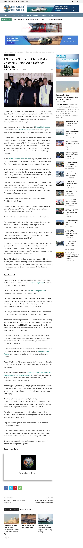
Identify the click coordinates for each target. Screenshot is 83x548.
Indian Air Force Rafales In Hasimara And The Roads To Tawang (72, 173)
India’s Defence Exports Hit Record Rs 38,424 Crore (72, 222)
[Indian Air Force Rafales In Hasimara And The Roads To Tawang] (60, 174)
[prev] (74, 19)
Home (6, 52)
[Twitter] (75, 1)
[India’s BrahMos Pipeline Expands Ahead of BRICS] (60, 183)
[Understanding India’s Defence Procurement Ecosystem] (60, 155)
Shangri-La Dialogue (42, 127)
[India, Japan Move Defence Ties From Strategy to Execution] (60, 202)
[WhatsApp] (20, 488)
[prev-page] (5, 538)
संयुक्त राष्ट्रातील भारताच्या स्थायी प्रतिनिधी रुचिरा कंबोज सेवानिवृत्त (44, 501)
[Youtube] (77, 1)
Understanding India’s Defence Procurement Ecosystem (32, 19)
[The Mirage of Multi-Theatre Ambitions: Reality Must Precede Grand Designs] (60, 232)
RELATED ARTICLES (11, 509)
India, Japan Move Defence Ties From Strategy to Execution (71, 201)
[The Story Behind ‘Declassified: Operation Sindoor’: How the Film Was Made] (60, 255)
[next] (77, 19)
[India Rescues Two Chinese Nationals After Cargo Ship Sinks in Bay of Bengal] (45, 519)
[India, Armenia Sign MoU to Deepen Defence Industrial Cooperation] (60, 243)
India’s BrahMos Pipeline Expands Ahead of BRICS (72, 183)
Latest (11, 52)
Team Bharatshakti (12, 70)
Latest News (12, 55)
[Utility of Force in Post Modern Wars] (60, 193)
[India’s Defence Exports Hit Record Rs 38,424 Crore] (60, 222)
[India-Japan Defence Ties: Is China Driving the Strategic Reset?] (60, 164)
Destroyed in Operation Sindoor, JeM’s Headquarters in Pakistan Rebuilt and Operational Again (11, 530)
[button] (77, 15)
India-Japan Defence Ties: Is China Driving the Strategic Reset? (71, 164)
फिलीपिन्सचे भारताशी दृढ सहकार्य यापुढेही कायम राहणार (14, 501)
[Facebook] (72, 1)
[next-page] (8, 538)
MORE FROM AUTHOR (27, 509)
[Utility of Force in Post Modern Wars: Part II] (28, 519)
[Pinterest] (15, 488)
